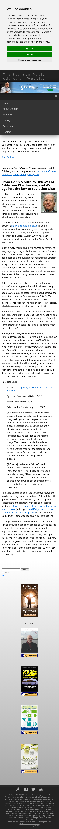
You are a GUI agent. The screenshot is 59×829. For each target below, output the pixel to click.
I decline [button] (29, 54)
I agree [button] (29, 49)
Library (6, 120)
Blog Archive (8, 156)
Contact (7, 132)
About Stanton (10, 109)
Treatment (8, 114)
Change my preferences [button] (29, 60)
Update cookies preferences (30, 824)
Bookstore (8, 126)
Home (6, 103)
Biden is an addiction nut (24, 225)
